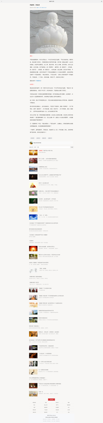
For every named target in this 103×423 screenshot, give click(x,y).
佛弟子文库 (51, 1)
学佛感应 (57, 407)
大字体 (40, 7)
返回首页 (47, 417)
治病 (68, 412)
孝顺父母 (34, 409)
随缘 (68, 402)
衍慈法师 (57, 409)
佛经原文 (53, 417)
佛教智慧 (45, 407)
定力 (57, 412)
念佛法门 (57, 402)
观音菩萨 (45, 412)
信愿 (34, 407)
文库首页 (32, 138)
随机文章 (44, 138)
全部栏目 (38, 138)
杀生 (68, 407)
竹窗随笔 (38, 80)
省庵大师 (34, 412)
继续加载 (51, 399)
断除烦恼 (34, 402)
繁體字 (38, 7)
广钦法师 (45, 409)
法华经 (69, 409)
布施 (46, 402)
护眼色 (43, 7)
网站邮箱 (56, 417)
